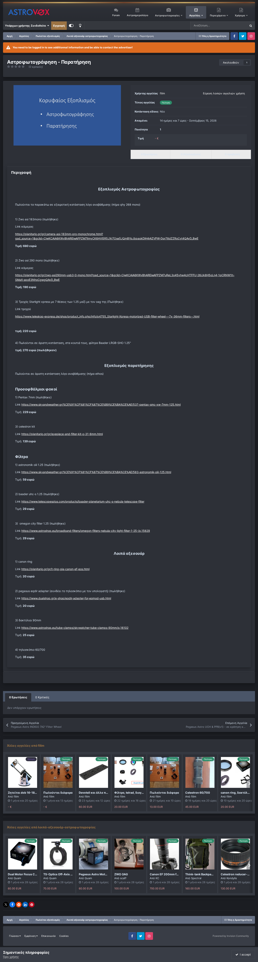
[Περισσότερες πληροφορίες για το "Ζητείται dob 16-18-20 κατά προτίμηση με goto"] (22, 772)
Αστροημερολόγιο (137, 15)
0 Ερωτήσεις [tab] (18, 697)
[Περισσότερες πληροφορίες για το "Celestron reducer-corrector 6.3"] (235, 854)
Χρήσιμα (240, 15)
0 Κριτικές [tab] (42, 697)
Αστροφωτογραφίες (167, 15)
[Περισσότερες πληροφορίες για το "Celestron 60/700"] (200, 772)
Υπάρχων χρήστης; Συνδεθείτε (26, 25)
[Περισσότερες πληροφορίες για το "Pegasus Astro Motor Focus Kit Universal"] (93, 854)
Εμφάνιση (30, 935)
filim (162, 93)
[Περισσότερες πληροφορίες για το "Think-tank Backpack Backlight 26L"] (200, 854)
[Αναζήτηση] (251, 25)
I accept (244, 954)
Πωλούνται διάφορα (58, 792)
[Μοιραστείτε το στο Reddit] (19, 904)
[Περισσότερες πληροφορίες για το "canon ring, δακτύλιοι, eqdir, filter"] (235, 772)
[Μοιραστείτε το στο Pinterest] (31, 904)
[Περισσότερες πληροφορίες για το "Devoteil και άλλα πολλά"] (93, 772)
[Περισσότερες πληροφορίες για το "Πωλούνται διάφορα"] (58, 772)
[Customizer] (71, 25)
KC (157, 878)
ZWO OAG (121, 874)
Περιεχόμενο (218, 15)
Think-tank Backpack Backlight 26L (209, 874)
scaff (123, 878)
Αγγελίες (194, 15)
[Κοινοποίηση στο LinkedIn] (25, 904)
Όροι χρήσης (11, 956)
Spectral (196, 878)
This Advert (234, 25)
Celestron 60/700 (197, 792)
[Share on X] (6, 904)
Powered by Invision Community (231, 935)
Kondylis (232, 878)
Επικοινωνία (48, 935)
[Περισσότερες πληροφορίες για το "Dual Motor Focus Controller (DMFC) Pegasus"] (22, 854)
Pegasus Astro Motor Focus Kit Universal (107, 874)
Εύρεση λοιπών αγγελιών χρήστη (224, 93)
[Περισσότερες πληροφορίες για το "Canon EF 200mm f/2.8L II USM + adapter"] (164, 854)
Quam (17, 878)
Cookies (64, 935)
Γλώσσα (14, 935)
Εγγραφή (59, 25)
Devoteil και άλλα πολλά (96, 792)
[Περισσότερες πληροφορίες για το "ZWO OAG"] (129, 854)
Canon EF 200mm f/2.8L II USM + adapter (178, 874)
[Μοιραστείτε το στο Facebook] (12, 904)
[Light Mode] (80, 25)
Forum (116, 15)
